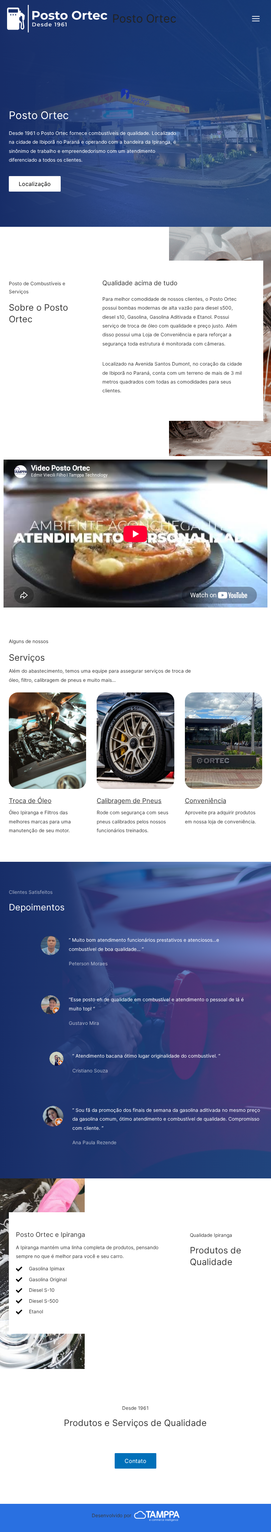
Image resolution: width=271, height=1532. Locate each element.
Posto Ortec (144, 18)
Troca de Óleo (30, 800)
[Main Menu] (256, 19)
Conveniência (205, 800)
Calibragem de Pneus (129, 800)
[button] (35, 184)
